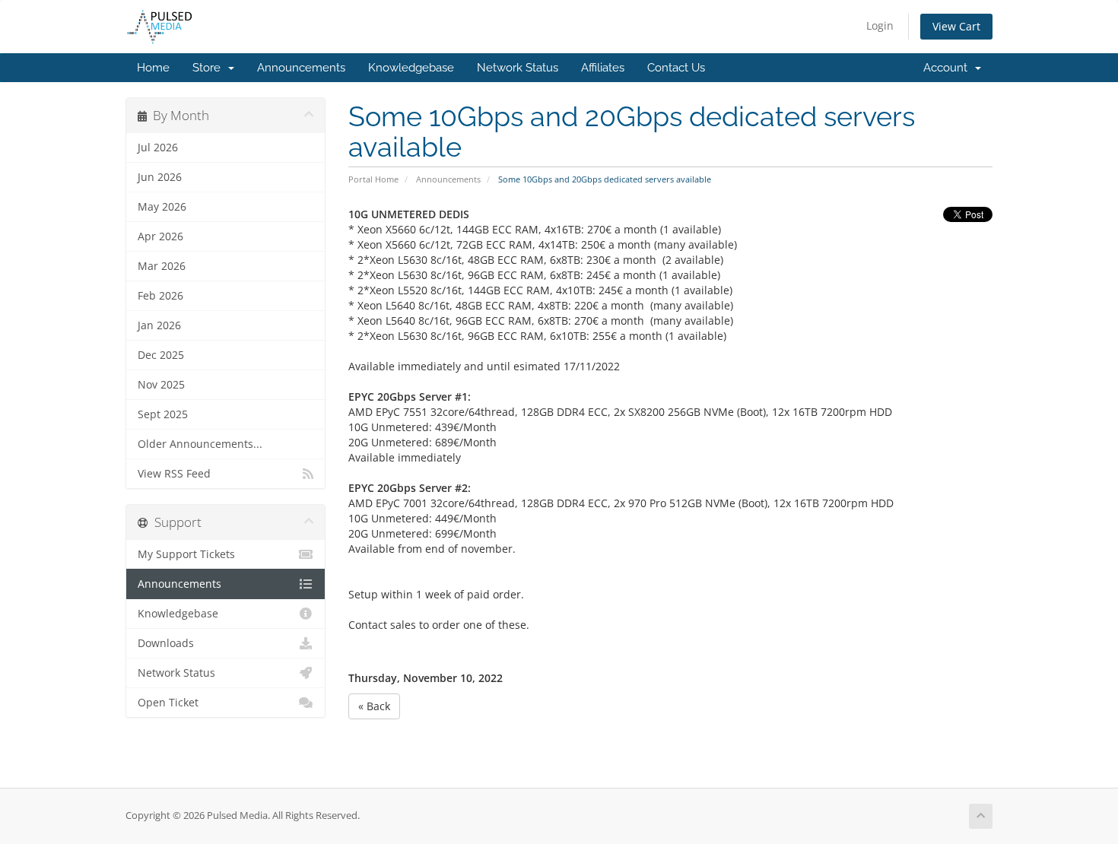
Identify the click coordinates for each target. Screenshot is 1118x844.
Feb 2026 (160, 296)
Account (948, 68)
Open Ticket (168, 702)
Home (153, 68)
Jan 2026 (159, 325)
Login (880, 25)
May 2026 (162, 207)
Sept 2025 (163, 414)
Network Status (517, 68)
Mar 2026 (162, 266)
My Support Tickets (186, 554)
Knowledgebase (411, 68)
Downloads (166, 643)
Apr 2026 (160, 236)
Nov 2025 (161, 385)
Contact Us (676, 68)
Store (209, 68)
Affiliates (602, 68)
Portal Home (373, 179)
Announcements (301, 68)
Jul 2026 (158, 147)
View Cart (956, 26)
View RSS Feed (174, 474)
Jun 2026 (160, 177)
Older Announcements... (200, 444)
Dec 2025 (161, 355)
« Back (374, 706)
